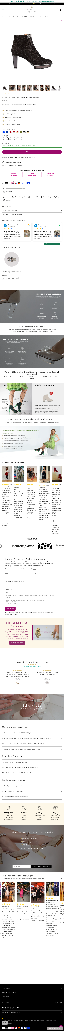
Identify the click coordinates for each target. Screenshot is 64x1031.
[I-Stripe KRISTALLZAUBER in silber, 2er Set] (11, 259)
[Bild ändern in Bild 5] (29, 88)
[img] (32, 664)
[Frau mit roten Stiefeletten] (32, 474)
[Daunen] (61, 88)
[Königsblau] (3, 132)
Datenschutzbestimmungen (44, 612)
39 (14, 139)
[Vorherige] (9, 4)
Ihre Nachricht (9, 589)
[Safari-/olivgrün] (20, 132)
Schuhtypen (9, 191)
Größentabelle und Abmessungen (15, 188)
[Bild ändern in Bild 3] (19, 88)
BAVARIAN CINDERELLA (18, 1020)
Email (35, 573)
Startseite (4, 16)
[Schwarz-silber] (24, 132)
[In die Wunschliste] (62, 21)
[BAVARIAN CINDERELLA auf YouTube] (18, 1008)
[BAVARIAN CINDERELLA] (32, 9)
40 (18, 139)
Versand (14, 157)
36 (3, 139)
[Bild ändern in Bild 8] (47, 88)
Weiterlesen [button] (7, 238)
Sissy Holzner (42, 225)
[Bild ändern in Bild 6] (36, 88)
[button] (31, 687)
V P (9, 225)
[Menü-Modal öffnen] (3, 9)
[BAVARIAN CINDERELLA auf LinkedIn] (8, 1008)
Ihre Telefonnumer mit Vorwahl (14, 581)
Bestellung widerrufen (54, 1028)
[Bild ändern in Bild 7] (42, 88)
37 (7, 139)
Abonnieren (58, 1002)
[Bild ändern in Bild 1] (5, 88)
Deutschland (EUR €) (9, 1018)
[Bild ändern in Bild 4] (24, 88)
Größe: (5, 136)
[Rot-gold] (17, 132)
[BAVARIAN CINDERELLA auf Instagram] (5, 1008)
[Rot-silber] (14, 132)
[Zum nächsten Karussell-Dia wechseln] (60, 653)
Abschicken (10, 608)
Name (7, 573)
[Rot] (10, 132)
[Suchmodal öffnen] (57, 9)
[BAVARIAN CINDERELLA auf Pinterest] (10, 1008)
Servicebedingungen (10, 614)
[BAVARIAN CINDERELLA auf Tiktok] (13, 1008)
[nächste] (54, 4)
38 (11, 139)
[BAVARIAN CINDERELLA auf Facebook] (3, 1008)
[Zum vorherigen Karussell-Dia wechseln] (57, 654)
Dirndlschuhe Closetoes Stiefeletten (19, 16)
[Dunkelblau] (7, 132)
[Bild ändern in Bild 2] (12, 88)
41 (21, 139)
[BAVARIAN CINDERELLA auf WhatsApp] (15, 1008)
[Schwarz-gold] (27, 132)
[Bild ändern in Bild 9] (54, 88)
